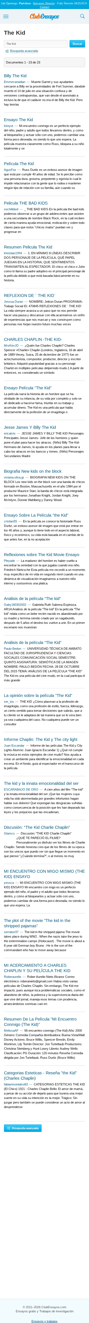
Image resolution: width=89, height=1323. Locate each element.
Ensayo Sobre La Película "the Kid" (36, 515)
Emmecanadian (14, 82)
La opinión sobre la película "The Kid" (38, 695)
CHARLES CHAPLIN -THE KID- (33, 339)
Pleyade (9, 560)
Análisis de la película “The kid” (32, 598)
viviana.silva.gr (14, 477)
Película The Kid (19, 163)
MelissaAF (11, 1030)
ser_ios (9, 701)
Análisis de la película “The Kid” (32, 642)
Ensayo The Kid (18, 119)
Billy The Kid (15, 76)
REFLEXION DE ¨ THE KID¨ (29, 295)
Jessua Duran (13, 301)
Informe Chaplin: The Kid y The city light (40, 739)
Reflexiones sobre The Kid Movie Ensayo (41, 554)
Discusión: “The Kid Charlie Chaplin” (37, 827)
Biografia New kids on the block (32, 471)
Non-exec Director (44, 3)
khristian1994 (13, 253)
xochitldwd (11, 209)
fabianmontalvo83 (16, 1084)
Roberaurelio (12, 976)
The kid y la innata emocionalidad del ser (41, 783)
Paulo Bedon (12, 648)
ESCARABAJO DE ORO (21, 789)
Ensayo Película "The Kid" (28, 388)
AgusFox (10, 169)
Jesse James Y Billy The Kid (30, 427)
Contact (44, 7)
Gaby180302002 (15, 604)
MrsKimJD (11, 345)
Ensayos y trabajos (44, 1321)
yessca (9, 882)
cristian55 (10, 521)
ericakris (10, 433)
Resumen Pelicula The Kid (28, 247)
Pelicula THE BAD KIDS (26, 203)
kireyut (8, 126)
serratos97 (11, 932)
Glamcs (9, 833)
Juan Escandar (14, 745)
